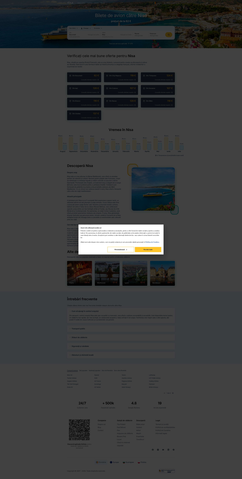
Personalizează (120, 249)
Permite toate (148, 249)
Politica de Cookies (152, 242)
